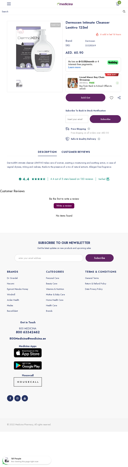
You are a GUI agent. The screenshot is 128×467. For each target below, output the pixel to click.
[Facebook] (10, 398)
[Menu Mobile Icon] (9, 4)
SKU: (68, 45)
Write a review (64, 205)
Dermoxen (90, 40)
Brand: (69, 41)
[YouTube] (25, 398)
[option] (35, 49)
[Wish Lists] (111, 97)
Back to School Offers (99, 85)
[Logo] (65, 3)
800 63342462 (28, 332)
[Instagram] (17, 398)
